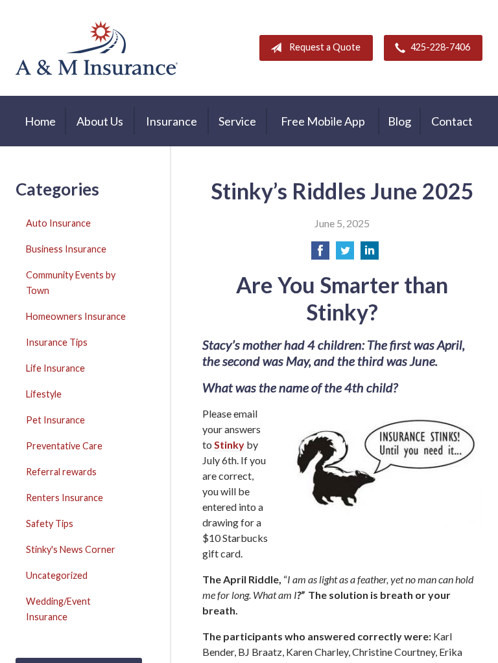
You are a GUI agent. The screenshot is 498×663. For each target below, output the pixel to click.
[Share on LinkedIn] (370, 254)
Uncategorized (57, 575)
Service (237, 121)
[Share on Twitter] (345, 254)
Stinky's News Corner (70, 549)
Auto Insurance (58, 223)
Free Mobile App (323, 121)
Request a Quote (325, 46)
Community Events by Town (70, 282)
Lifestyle (44, 393)
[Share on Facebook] (320, 254)
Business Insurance (66, 248)
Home (40, 121)
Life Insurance (55, 368)
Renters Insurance (64, 497)
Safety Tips (49, 523)
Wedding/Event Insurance (58, 609)
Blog (399, 121)
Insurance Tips (57, 342)
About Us (100, 121)
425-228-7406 (440, 46)
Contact (452, 121)
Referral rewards (61, 471)
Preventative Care (64, 445)
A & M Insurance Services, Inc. (97, 48)
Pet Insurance (55, 419)
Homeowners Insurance (76, 316)
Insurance (171, 121)
